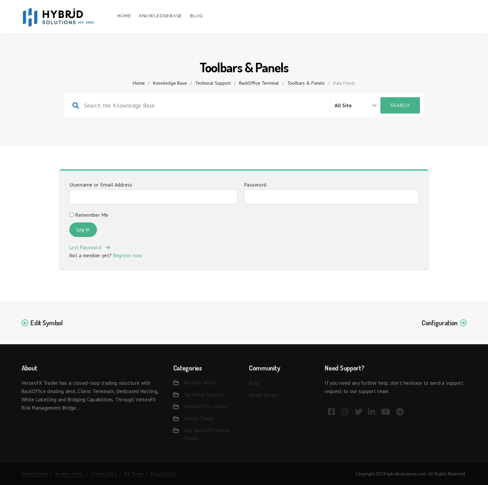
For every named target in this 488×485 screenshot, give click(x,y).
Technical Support (213, 83)
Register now (127, 255)
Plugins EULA (163, 474)
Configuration (439, 322)
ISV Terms (133, 474)
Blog (196, 15)
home (139, 83)
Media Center (263, 395)
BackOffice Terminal (259, 83)
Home (124, 15)
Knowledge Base (170, 83)
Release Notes (200, 382)
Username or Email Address (100, 184)
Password (255, 184)
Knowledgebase (160, 15)
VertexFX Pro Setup (205, 406)
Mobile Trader (199, 418)
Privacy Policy (35, 474)
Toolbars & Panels (306, 83)
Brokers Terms (69, 474)
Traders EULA (104, 474)
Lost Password (87, 247)
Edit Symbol (47, 322)
